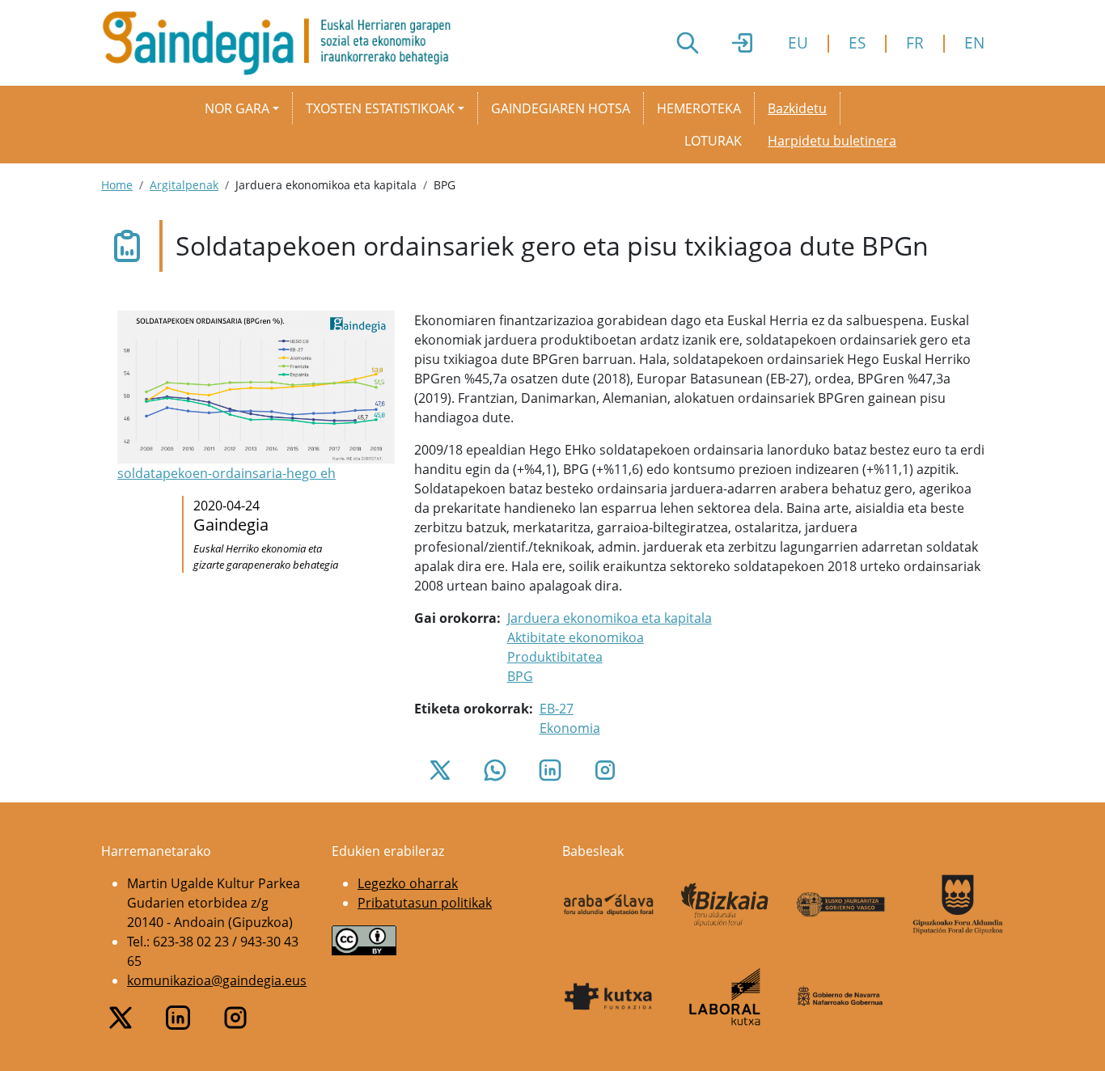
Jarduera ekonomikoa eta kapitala (609, 618)
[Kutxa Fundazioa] (608, 996)
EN (974, 42)
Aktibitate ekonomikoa (575, 637)
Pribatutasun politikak (425, 903)
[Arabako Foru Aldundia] (608, 904)
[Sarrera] (282, 43)
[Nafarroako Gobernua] (841, 996)
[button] (256, 397)
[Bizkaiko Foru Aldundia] (725, 904)
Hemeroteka (699, 108)
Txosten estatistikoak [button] (380, 108)
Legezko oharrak (408, 883)
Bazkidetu (797, 108)
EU (798, 42)
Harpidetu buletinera (832, 141)
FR (915, 42)
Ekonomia (570, 728)
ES (857, 42)
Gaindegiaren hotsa (560, 108)
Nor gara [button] (237, 108)
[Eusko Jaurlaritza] (841, 904)
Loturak (713, 141)
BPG (520, 676)
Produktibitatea (555, 657)
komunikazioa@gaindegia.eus (217, 980)
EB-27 (557, 709)
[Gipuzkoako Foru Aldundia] (958, 905)
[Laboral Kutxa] (725, 996)
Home (117, 185)
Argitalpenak (184, 185)
